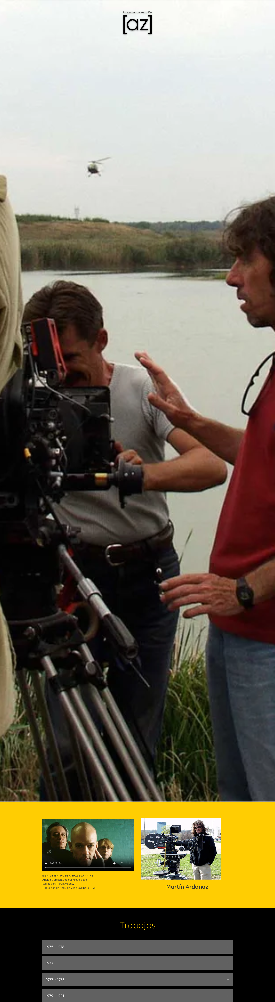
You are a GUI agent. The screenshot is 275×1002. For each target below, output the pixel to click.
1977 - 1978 (137, 979)
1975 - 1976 (137, 947)
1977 (137, 963)
